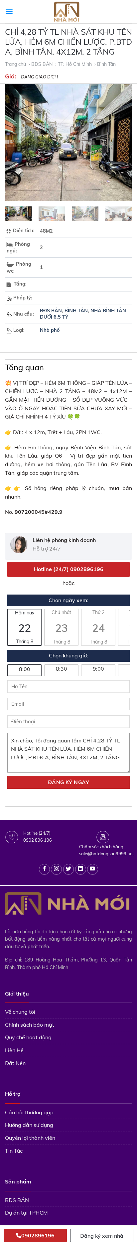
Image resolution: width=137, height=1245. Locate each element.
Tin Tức (14, 1150)
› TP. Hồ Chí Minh (74, 64)
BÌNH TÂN (76, 311)
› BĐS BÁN (41, 64)
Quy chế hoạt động (28, 1037)
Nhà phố (50, 330)
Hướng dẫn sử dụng (29, 1125)
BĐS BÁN (51, 311)
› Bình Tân (105, 64)
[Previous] (16, 142)
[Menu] (9, 11)
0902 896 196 (37, 840)
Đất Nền (15, 1063)
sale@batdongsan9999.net (106, 853)
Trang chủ (16, 64)
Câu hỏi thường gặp (29, 1112)
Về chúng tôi (20, 1011)
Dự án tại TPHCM (26, 1212)
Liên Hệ (14, 1050)
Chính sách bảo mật (29, 1024)
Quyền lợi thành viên (30, 1137)
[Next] (121, 142)
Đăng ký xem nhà (101, 1235)
